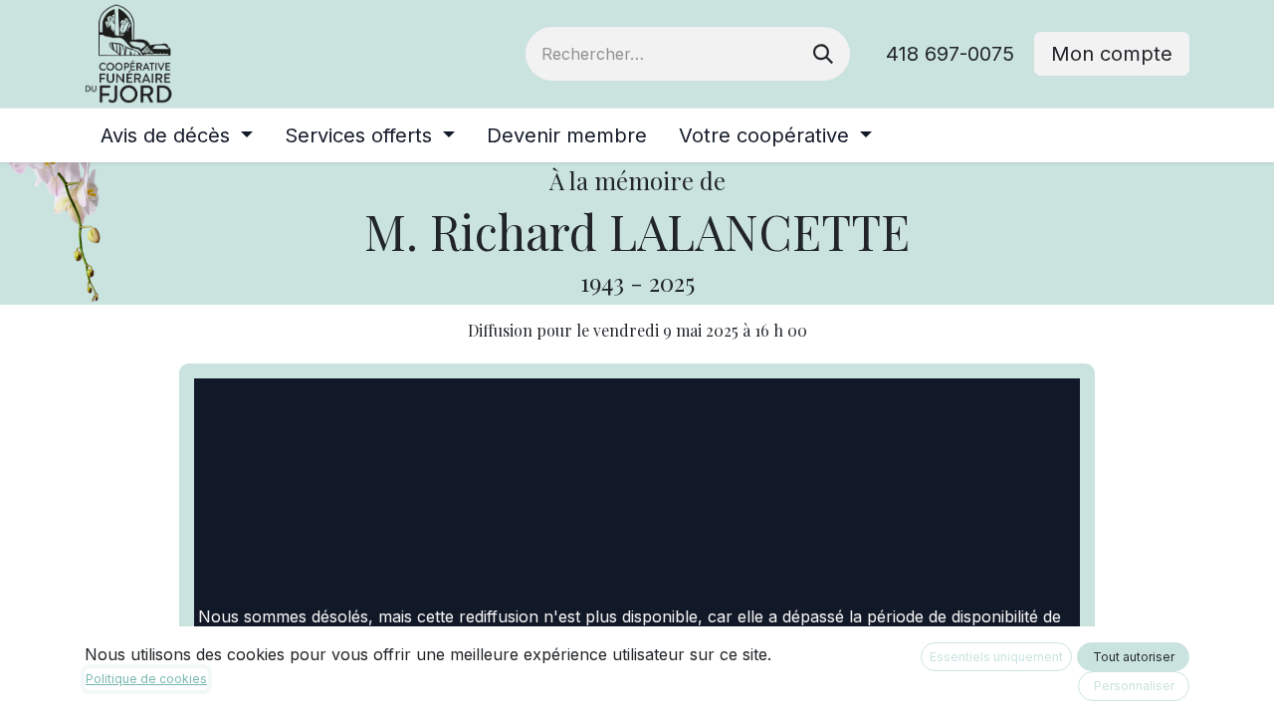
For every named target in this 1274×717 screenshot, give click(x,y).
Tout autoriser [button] (1133, 656)
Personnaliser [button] (1134, 685)
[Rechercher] (823, 54)
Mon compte (1111, 54)
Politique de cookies (146, 678)
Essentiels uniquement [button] (996, 656)
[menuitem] (177, 135)
